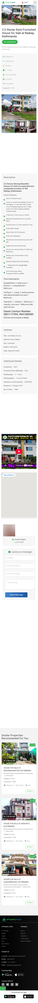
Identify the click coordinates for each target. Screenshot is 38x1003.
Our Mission (5, 931)
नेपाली (26, 2)
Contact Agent (20, 539)
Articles (4, 933)
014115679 (20, 542)
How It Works (5, 944)
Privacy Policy (24, 938)
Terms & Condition (26, 941)
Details (30, 791)
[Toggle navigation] (34, 2)
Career (3, 936)
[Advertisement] (19, 155)
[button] (34, 107)
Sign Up (23, 933)
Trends (4, 946)
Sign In (23, 931)
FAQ (3, 941)
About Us (4, 938)
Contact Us (24, 936)
